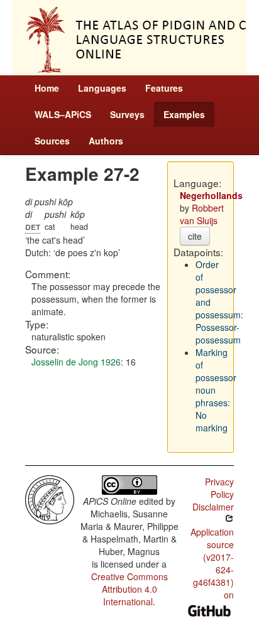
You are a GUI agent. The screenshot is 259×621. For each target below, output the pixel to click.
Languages (102, 88)
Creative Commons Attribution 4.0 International (129, 589)
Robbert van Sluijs (202, 214)
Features (164, 88)
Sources (52, 140)
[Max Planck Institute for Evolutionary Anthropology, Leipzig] (49, 498)
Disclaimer (213, 506)
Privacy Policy (219, 487)
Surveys (127, 114)
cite (195, 236)
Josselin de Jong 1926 (76, 361)
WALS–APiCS (63, 114)
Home (47, 88)
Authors (106, 140)
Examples (184, 114)
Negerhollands (211, 195)
